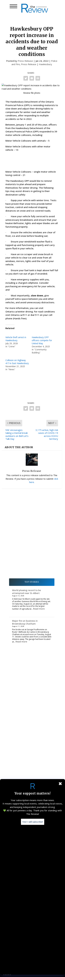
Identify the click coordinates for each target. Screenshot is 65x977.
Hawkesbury (45, 64)
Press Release (25, 60)
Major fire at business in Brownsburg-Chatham (25, 622)
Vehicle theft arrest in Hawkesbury (15, 339)
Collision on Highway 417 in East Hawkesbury (17, 362)
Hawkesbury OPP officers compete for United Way (42, 340)
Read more (39, 608)
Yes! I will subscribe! (32, 821)
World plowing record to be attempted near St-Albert (26, 591)
